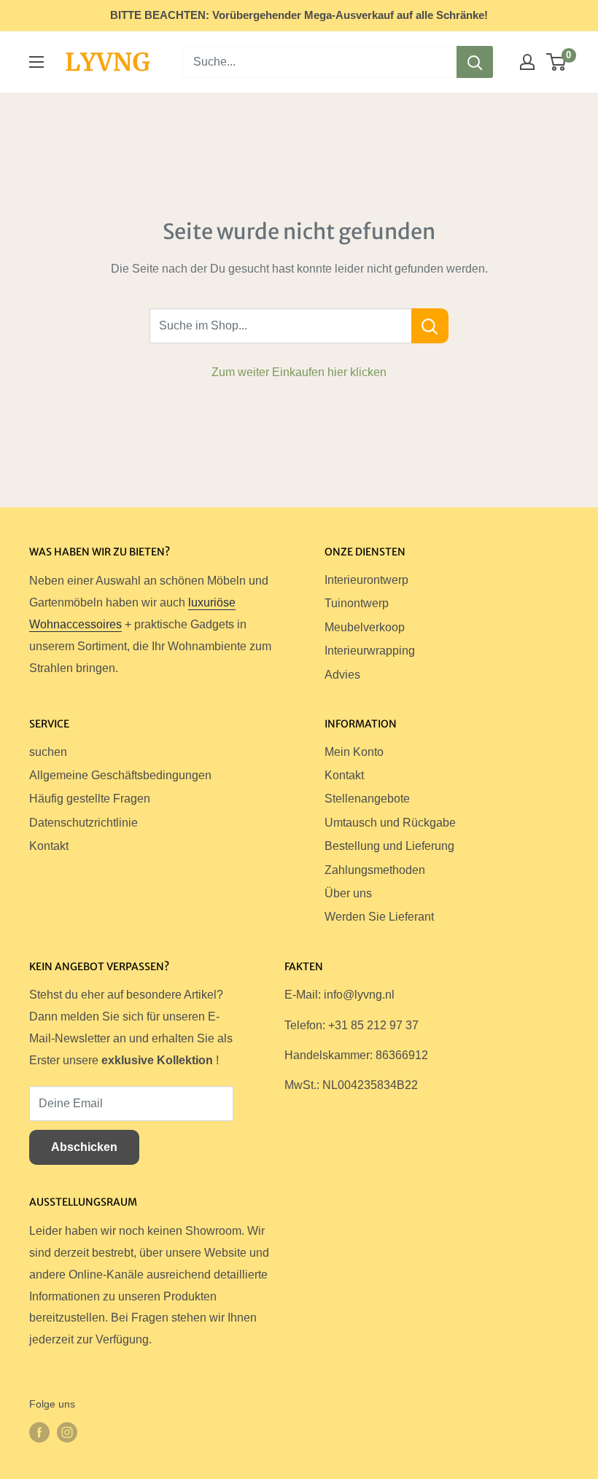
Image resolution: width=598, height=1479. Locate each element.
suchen (48, 752)
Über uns (348, 893)
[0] (557, 62)
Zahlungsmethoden (375, 870)
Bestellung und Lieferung (389, 846)
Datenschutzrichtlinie (83, 822)
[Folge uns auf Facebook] (39, 1432)
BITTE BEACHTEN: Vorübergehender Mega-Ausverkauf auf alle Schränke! (299, 15)
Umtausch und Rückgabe (390, 822)
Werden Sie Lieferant (379, 916)
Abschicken (84, 1147)
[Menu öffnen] (36, 62)
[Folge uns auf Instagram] (67, 1432)
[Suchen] (475, 62)
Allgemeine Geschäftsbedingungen (120, 775)
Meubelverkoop (365, 627)
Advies (342, 674)
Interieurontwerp (366, 580)
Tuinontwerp (357, 603)
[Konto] (527, 62)
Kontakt (49, 846)
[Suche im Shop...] (429, 325)
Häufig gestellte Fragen (89, 798)
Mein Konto (354, 752)
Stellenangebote (367, 798)
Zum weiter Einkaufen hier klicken (299, 372)
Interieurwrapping (370, 650)
